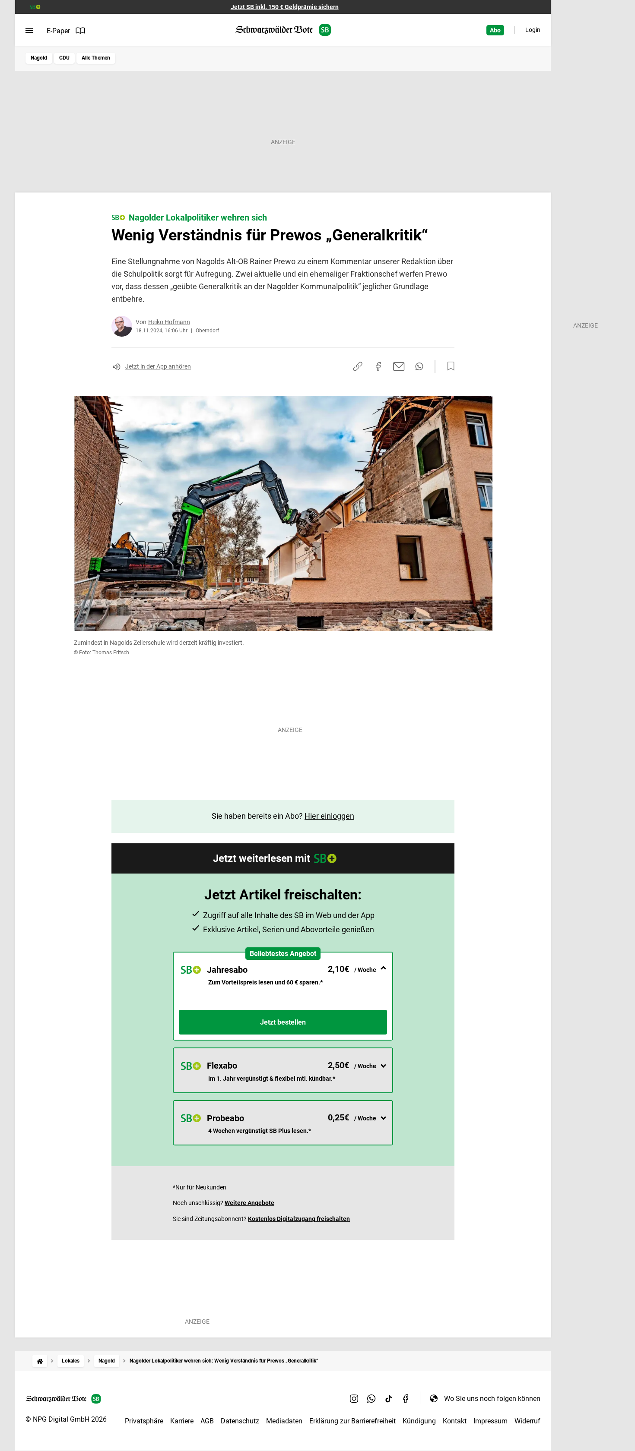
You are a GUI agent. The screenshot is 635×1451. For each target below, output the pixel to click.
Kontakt (455, 1421)
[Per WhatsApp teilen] (419, 366)
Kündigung (419, 1421)
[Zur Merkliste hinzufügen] (448, 366)
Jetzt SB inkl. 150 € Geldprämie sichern (285, 6)
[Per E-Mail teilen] (399, 366)
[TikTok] (389, 1398)
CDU (64, 58)
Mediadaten (284, 1421)
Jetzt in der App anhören (158, 366)
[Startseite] (39, 1361)
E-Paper (58, 31)
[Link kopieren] (357, 366)
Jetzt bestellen (283, 1022)
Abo (495, 30)
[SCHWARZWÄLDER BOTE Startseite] (283, 30)
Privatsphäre (144, 1421)
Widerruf (527, 1421)
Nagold (39, 58)
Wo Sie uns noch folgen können (492, 1398)
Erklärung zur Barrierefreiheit (352, 1421)
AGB (207, 1421)
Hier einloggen (329, 815)
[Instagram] (354, 1398)
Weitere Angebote (249, 1202)
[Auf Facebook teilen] (378, 366)
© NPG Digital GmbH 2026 (66, 1419)
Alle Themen (96, 58)
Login (532, 29)
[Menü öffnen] (29, 30)
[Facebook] (406, 1398)
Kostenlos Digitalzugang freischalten (299, 1218)
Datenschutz (240, 1421)
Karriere (182, 1421)
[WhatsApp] (371, 1398)
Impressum (490, 1421)
